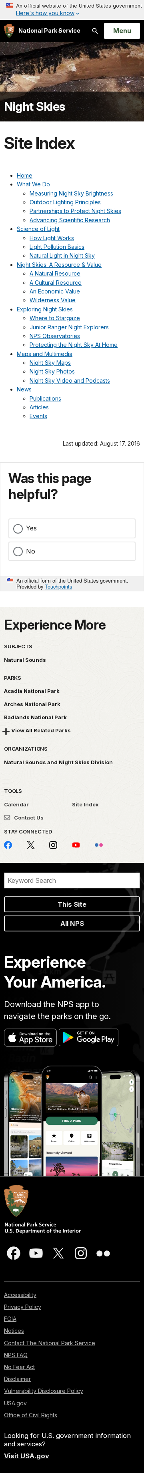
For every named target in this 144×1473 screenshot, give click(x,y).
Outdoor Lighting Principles (65, 202)
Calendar (16, 804)
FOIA (10, 1318)
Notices (14, 1330)
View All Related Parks (41, 730)
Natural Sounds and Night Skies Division (58, 762)
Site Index (85, 804)
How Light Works (52, 238)
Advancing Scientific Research (70, 220)
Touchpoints (58, 586)
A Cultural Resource (56, 282)
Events (38, 416)
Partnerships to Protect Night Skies (75, 210)
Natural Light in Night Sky (62, 255)
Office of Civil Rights (30, 1415)
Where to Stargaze (55, 318)
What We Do (33, 184)
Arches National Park (32, 704)
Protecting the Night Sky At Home (74, 344)
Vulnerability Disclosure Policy (43, 1390)
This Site (72, 904)
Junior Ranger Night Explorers (69, 327)
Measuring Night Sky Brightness (71, 193)
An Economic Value (55, 291)
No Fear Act (19, 1366)
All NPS (72, 923)
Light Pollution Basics (57, 246)
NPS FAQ (16, 1355)
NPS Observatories (55, 336)
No (30, 551)
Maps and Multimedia (44, 353)
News (24, 389)
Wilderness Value (53, 300)
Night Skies (34, 106)
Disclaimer (17, 1378)
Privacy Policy (22, 1306)
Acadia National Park (32, 691)
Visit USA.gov (26, 1456)
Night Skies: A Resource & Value (59, 264)
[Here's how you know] (72, 10)
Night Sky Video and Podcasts (70, 380)
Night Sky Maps (50, 362)
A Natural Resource (55, 273)
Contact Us (28, 817)
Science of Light (38, 228)
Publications (45, 398)
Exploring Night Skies (45, 309)
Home (24, 175)
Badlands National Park (35, 717)
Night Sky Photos (52, 371)
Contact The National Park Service (49, 1343)
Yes (31, 528)
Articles (39, 407)
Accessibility (20, 1294)
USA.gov (15, 1403)
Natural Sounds (25, 660)
